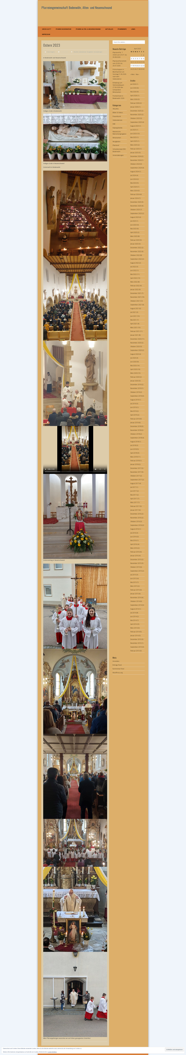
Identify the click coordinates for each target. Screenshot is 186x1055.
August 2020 (134, 354)
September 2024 (136, 168)
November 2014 (135, 597)
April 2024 (133, 187)
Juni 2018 (133, 449)
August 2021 (134, 308)
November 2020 (135, 343)
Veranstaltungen (98, 52)
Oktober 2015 (135, 567)
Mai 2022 (133, 274)
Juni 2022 (133, 270)
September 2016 (136, 525)
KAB (114, 124)
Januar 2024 (134, 198)
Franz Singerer (51, 52)
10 (131, 62)
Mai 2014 (133, 620)
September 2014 (136, 605)
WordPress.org (118, 673)
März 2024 (133, 191)
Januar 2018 (134, 464)
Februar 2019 (135, 419)
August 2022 (134, 263)
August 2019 (134, 400)
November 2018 (135, 430)
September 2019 (136, 396)
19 (135, 66)
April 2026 (133, 95)
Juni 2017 (133, 491)
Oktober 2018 (135, 434)
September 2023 (136, 213)
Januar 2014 (134, 635)
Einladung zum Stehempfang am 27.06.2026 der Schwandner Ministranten (118, 87)
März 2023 (133, 236)
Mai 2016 (133, 540)
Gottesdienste (82, 52)
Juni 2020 (133, 362)
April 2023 (133, 232)
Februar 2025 (135, 149)
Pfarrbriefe (122, 29)
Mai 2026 (133, 92)
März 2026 (133, 99)
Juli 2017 (133, 487)
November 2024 (135, 160)
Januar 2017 (134, 510)
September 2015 (136, 571)
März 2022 (133, 282)
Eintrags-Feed (117, 665)
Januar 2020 (134, 381)
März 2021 (133, 327)
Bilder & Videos (118, 112)
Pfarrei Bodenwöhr (63, 29)
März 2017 (133, 502)
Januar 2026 (134, 107)
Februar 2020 (135, 377)
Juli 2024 (133, 175)
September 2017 (136, 480)
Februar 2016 (135, 552)
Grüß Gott (46, 29)
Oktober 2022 (135, 255)
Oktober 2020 (135, 346)
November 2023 (135, 206)
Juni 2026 (133, 88)
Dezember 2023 (135, 202)
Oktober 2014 (135, 601)
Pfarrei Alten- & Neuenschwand (88, 29)
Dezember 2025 (135, 111)
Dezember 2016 (135, 514)
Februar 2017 (135, 506)
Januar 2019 (134, 422)
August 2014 (134, 609)
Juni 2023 (133, 225)
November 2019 (135, 388)
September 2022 (136, 259)
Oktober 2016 (135, 521)
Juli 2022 (133, 267)
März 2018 (133, 457)
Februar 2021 (135, 331)
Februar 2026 (135, 103)
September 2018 (136, 438)
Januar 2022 (134, 289)
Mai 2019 (133, 411)
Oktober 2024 (135, 164)
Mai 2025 (133, 137)
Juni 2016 (133, 537)
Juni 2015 (133, 578)
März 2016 (133, 548)
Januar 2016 (134, 556)
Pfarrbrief (116, 145)
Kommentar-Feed (118, 669)
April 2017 (133, 499)
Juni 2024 (133, 179)
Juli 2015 (133, 575)
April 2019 (133, 415)
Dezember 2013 (135, 639)
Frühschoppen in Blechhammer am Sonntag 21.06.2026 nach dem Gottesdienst (119, 74)
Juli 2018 (133, 445)
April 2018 (133, 453)
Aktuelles (109, 29)
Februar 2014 (135, 632)
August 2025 (134, 126)
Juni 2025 (133, 134)
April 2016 (133, 544)
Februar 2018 (135, 461)
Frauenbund (117, 116)
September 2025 (136, 122)
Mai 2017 (133, 495)
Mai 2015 (133, 582)
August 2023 (134, 217)
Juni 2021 (133, 316)
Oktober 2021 (135, 301)
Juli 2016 (133, 533)
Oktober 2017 (135, 476)
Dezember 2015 (135, 559)
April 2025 (133, 141)
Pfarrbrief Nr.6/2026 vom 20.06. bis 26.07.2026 (119, 63)
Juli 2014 (133, 613)
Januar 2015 (134, 594)
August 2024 (134, 171)
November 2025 (135, 114)
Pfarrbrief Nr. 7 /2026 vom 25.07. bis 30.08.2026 (120, 54)
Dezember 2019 (135, 384)
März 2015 (133, 586)
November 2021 (135, 297)
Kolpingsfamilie (117, 128)
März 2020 (133, 373)
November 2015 (135, 563)
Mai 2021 (133, 320)
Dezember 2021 (135, 293)
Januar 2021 (134, 335)
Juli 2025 (133, 130)
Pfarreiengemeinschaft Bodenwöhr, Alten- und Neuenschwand (77, 7)
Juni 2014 (133, 616)
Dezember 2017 (135, 468)
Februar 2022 (135, 286)
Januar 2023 (134, 244)
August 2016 (134, 529)
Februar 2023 (135, 240)
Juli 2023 (133, 221)
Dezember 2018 (135, 426)
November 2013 (135, 643)
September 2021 (136, 305)
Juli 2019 (133, 404)
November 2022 (135, 251)
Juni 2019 (133, 407)
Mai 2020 (133, 365)
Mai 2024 (133, 183)
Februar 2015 (135, 590)
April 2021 (133, 324)
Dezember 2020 (135, 339)
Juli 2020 (133, 358)
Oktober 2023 (135, 209)
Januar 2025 (134, 152)
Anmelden (116, 661)
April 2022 (133, 278)
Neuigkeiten (90, 52)
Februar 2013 (135, 651)
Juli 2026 (133, 84)
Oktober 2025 (135, 118)
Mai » (137, 74)
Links (133, 29)
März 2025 (133, 145)
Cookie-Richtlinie (52, 1052)
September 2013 (136, 647)
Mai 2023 (133, 229)
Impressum (46, 34)
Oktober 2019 (135, 392)
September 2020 (136, 350)
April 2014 (133, 624)
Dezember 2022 (135, 248)
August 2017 (134, 483)
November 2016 (135, 518)
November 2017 (135, 472)
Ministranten (117, 138)
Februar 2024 (135, 194)
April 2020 (133, 369)
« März (132, 74)
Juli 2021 (133, 312)
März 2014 (133, 628)
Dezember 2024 (135, 156)
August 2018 (134, 442)
